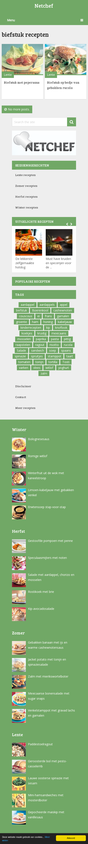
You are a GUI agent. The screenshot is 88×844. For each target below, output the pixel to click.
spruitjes (37, 356)
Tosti (65, 362)
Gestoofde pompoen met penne (50, 541)
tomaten (24, 362)
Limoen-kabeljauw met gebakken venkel (51, 492)
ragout (39, 345)
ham (35, 322)
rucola (68, 345)
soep (52, 350)
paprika (41, 339)
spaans (66, 350)
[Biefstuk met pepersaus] (22, 59)
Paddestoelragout (40, 744)
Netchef (44, 5)
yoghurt (63, 368)
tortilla (52, 362)
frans (48, 316)
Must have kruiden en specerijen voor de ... (58, 263)
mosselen (24, 339)
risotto (54, 345)
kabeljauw (65, 322)
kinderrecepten (31, 327)
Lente (8, 75)
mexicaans (58, 333)
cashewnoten (62, 310)
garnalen (63, 316)
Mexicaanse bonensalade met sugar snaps (48, 695)
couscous (25, 316)
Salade (21, 350)
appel (63, 305)
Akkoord (71, 838)
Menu (11, 20)
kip (48, 327)
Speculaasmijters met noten (47, 558)
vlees (36, 368)
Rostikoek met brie (41, 592)
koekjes (27, 333)
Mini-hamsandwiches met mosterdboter (45, 797)
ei (38, 316)
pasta (55, 339)
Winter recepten (26, 207)
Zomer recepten (26, 186)
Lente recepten (25, 175)
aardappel (27, 305)
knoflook (61, 327)
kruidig (41, 333)
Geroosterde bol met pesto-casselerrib (47, 763)
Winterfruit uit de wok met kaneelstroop (46, 475)
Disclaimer (23, 386)
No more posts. (19, 109)
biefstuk (21, 310)
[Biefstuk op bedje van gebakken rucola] (65, 59)
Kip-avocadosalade (41, 609)
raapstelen (23, 345)
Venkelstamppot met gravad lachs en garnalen (51, 712)
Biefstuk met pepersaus (21, 82)
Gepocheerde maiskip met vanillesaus (46, 814)
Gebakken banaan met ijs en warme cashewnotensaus (47, 645)
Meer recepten (25, 408)
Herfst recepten (26, 196)
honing (48, 322)
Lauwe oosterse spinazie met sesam (48, 780)
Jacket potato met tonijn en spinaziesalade (47, 661)
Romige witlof (37, 456)
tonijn (39, 362)
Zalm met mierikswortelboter (48, 676)
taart (69, 356)
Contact (20, 397)
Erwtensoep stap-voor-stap (47, 507)
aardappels (47, 305)
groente (21, 322)
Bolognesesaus (38, 439)
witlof (49, 368)
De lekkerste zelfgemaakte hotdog (24, 263)
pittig (67, 339)
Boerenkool (40, 310)
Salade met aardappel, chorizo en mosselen (51, 577)
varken (23, 368)
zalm (44, 373)
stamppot (54, 356)
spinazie (20, 356)
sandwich (37, 350)
